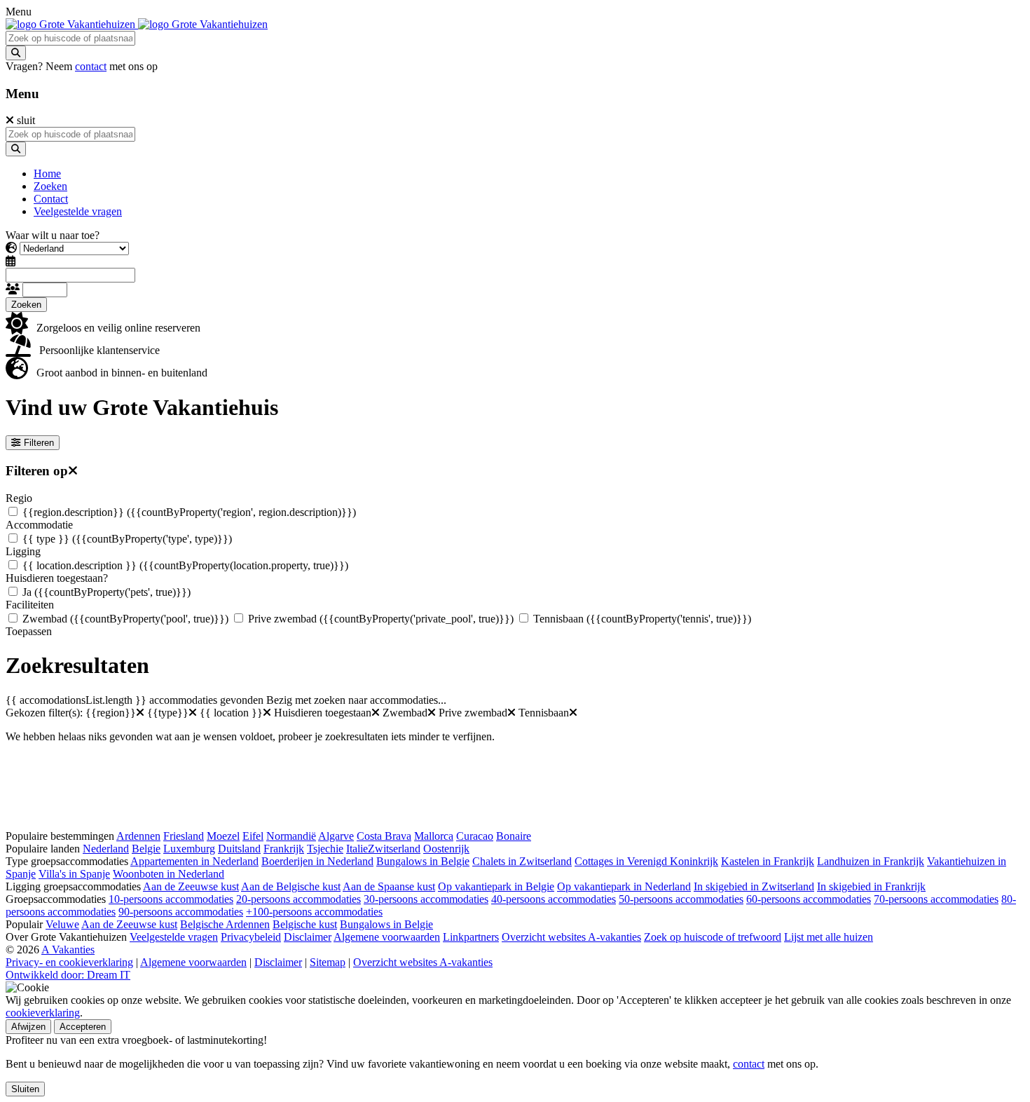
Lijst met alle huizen (828, 937)
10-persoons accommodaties (171, 899)
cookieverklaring (43, 1013)
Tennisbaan (642, 619)
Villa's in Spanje (74, 874)
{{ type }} (127, 539)
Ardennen (138, 836)
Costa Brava (384, 836)
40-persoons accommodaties (553, 899)
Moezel (223, 836)
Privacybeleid (251, 937)
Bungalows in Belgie (422, 861)
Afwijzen (28, 1026)
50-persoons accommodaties (681, 899)
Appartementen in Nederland (194, 861)
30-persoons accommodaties (426, 899)
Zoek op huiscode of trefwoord (712, 937)
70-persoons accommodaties (936, 899)
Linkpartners (471, 937)
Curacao (474, 836)
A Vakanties (68, 949)
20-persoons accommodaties (298, 899)
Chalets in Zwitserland (522, 861)
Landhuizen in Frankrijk (870, 861)
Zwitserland (394, 849)
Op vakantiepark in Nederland (624, 886)
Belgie (146, 849)
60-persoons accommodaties (808, 899)
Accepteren (83, 1026)
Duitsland (239, 849)
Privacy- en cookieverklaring (69, 962)
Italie (357, 849)
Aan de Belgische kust (291, 886)
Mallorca (433, 836)
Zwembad (125, 619)
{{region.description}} (189, 512)
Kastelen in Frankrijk (767, 861)
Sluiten (25, 1089)
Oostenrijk (446, 849)
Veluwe (62, 924)
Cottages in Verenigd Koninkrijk (646, 861)
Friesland (183, 836)
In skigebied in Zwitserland (754, 886)
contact (91, 66)
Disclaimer (307, 937)
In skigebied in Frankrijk (871, 886)
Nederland (106, 849)
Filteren (39, 442)
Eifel (252, 836)
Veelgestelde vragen (174, 937)
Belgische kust (305, 924)
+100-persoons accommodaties (314, 912)
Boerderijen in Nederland (317, 861)
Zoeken (26, 304)
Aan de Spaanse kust (389, 886)
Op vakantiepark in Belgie (496, 886)
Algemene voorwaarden (387, 937)
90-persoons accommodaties (180, 912)
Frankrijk (283, 849)
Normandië (291, 836)
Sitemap (327, 962)
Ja (106, 592)
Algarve (336, 836)
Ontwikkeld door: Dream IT (68, 975)
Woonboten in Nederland (168, 874)
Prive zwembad (381, 619)
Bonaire (513, 836)
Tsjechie (325, 849)
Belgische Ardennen (225, 924)
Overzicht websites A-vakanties (571, 937)
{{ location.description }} (185, 565)
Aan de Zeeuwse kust (191, 886)
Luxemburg (189, 849)
